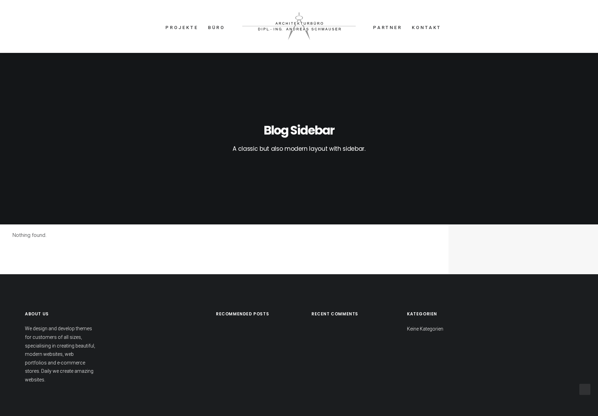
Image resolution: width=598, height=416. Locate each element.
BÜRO (216, 27)
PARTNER (387, 27)
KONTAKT (426, 27)
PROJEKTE (181, 27)
